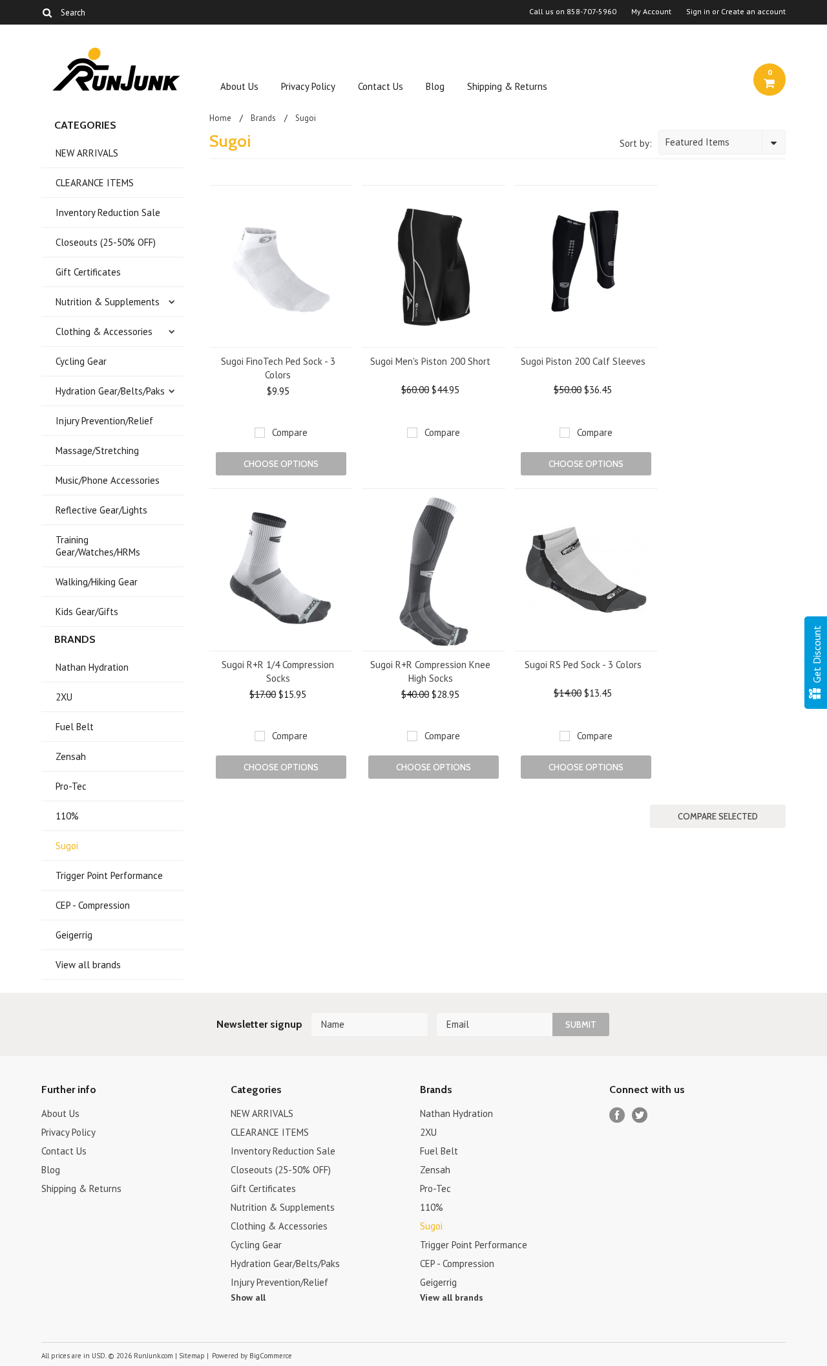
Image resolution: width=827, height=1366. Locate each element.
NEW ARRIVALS (87, 153)
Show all (248, 1297)
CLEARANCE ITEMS (95, 183)
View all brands (88, 965)
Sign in (698, 11)
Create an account (753, 11)
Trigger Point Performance (109, 875)
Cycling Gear (81, 361)
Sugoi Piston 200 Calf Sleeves (583, 361)
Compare (290, 432)
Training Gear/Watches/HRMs (98, 546)
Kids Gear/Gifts (87, 611)
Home (220, 118)
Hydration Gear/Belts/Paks (110, 391)
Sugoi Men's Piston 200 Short (430, 361)
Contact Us (380, 86)
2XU (64, 697)
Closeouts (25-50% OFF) (106, 242)
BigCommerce (270, 1355)
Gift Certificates (88, 272)
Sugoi (67, 846)
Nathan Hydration (92, 667)
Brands (263, 118)
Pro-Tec (71, 786)
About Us (239, 86)
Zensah (71, 756)
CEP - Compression (93, 905)
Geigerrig (74, 935)
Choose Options (281, 464)
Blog (435, 86)
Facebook (617, 1115)
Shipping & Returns (507, 86)
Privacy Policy (308, 86)
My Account (651, 11)
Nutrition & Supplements (108, 302)
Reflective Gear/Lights (101, 510)
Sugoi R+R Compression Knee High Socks (430, 671)
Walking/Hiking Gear (97, 582)
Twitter (640, 1115)
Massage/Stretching (97, 450)
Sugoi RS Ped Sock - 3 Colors (583, 664)
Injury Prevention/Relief (104, 421)
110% (67, 816)
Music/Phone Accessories (108, 480)
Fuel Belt (75, 727)
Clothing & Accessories (104, 331)
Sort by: (636, 143)
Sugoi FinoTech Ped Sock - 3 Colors (278, 368)
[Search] (46, 12)
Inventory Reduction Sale (108, 212)
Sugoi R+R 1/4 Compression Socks (278, 671)
